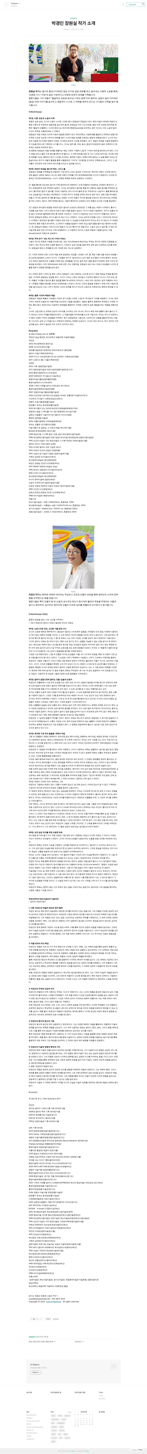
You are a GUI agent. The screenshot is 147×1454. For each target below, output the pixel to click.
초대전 (63, 1419)
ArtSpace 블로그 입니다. (38, 1368)
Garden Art (29, 1430)
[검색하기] (123, 5)
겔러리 (53, 1416)
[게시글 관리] (40, 1319)
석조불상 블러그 (30, 1439)
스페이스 (54, 1430)
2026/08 (84, 1412)
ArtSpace (14, 3)
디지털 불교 (29, 1418)
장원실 (53, 1434)
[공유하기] (37, 1319)
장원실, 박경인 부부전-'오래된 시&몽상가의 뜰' (41, 1341)
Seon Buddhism (31, 1415)
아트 (61, 1438)
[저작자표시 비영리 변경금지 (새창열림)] (56, 1319)
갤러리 (53, 1441)
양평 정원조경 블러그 (31, 1433)
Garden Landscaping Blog (34, 1427)
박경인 (60, 1416)
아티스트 (67, 1438)
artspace (73, 18)
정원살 (65, 1434)
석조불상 (28, 1436)
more (69, 1412)
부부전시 (62, 1430)
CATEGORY (132, 5)
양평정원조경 (60, 1423)
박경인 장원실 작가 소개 (73, 23)
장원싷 (61, 1427)
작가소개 (54, 1438)
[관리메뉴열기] (143, 4)
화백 (53, 1423)
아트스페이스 (78, 1341)
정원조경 (28, 1424)
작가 (59, 1434)
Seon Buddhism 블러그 (33, 1421)
